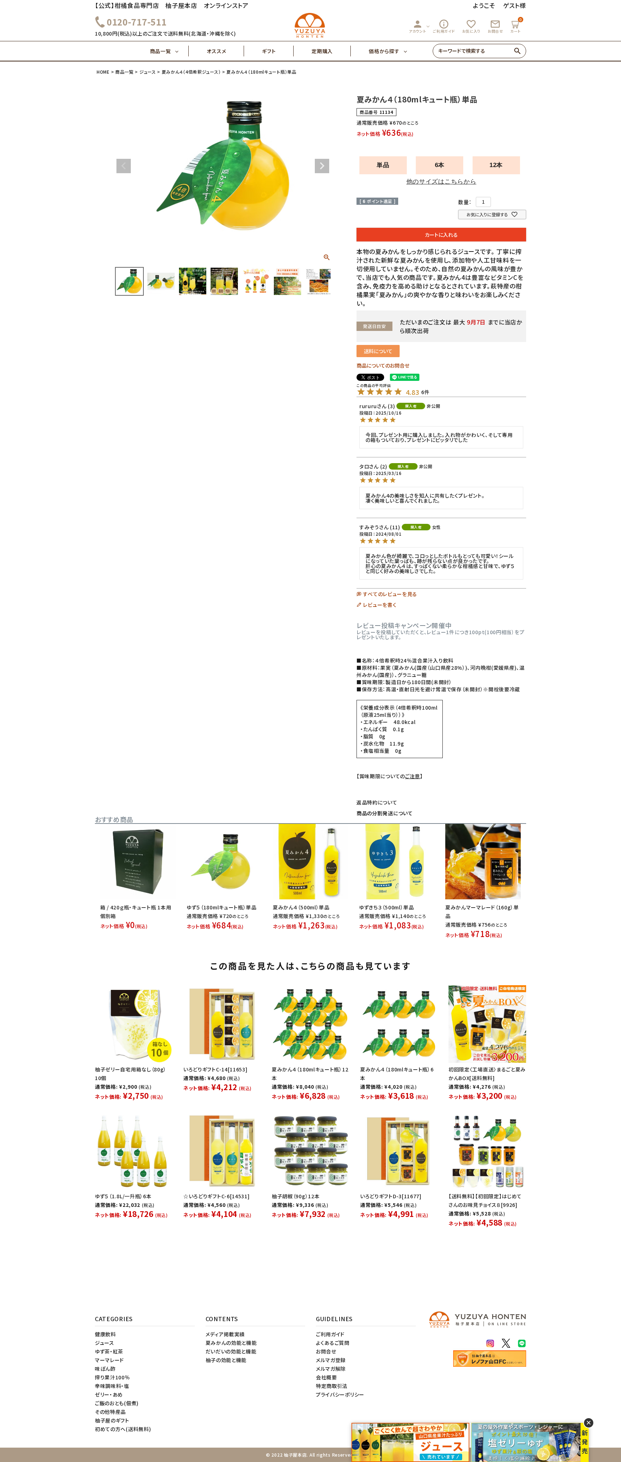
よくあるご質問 (333, 1342)
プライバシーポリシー (340, 1394)
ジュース (147, 72)
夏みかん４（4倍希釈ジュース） (191, 72)
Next (322, 166)
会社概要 (326, 1377)
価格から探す (384, 51)
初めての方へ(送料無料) (123, 1429)
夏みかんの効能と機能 (231, 1342)
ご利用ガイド (444, 26)
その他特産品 (110, 1411)
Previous (123, 166)
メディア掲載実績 (225, 1334)
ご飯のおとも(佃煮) (117, 1403)
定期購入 (322, 51)
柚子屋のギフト (112, 1420)
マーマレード (109, 1360)
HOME (103, 72)
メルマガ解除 (331, 1368)
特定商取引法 (332, 1385)
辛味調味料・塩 (112, 1385)
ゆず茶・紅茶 (109, 1351)
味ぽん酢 (105, 1368)
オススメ (216, 51)
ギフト (269, 51)
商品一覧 (160, 51)
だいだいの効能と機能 (231, 1351)
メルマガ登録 (331, 1360)
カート (516, 25)
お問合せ (495, 26)
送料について (378, 351)
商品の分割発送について (384, 813)
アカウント (417, 26)
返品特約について (376, 802)
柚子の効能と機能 (226, 1360)
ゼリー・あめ (109, 1394)
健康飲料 (105, 1334)
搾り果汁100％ (112, 1377)
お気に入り (471, 26)
